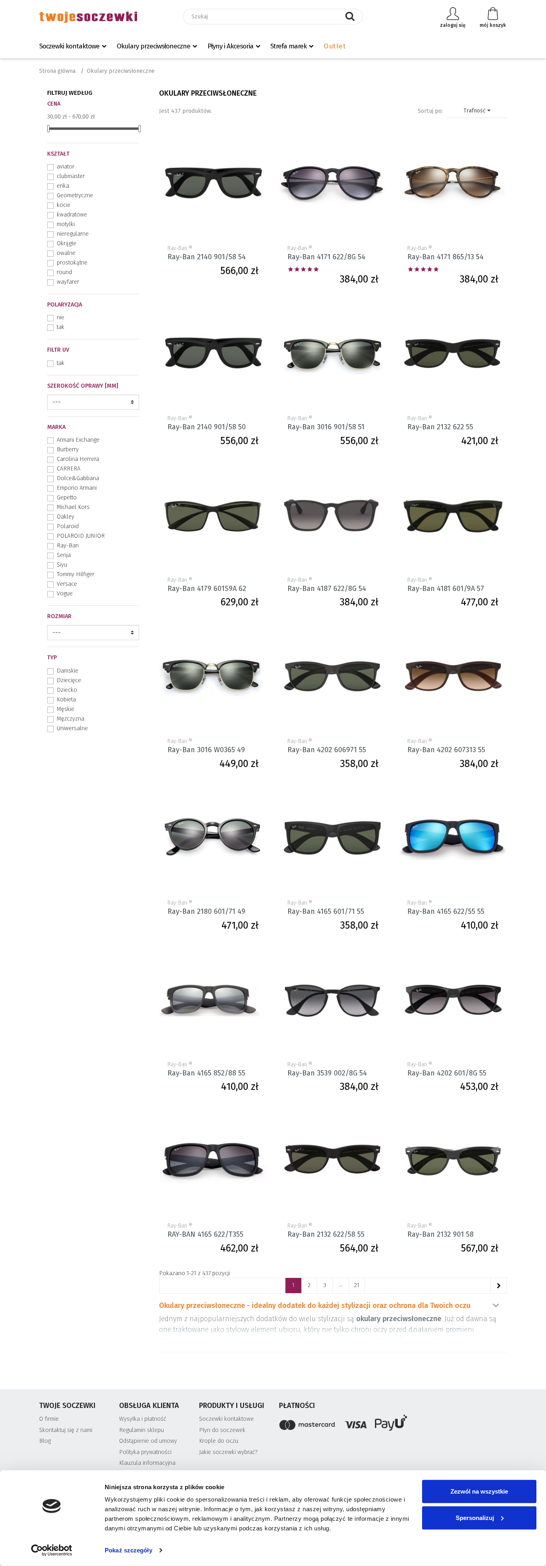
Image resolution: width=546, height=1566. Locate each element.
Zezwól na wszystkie (479, 1491)
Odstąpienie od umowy (148, 1441)
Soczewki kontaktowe (69, 46)
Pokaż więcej (496, 1306)
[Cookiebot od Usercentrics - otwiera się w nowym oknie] (52, 1550)
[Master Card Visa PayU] (393, 1424)
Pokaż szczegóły (128, 1550)
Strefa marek (288, 46)
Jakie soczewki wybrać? (228, 1452)
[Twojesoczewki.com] (88, 17)
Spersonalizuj (475, 1517)
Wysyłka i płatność (142, 1419)
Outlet (335, 46)
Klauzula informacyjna (147, 1463)
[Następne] (498, 1285)
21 (356, 1285)
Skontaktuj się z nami (65, 1430)
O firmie (49, 1419)
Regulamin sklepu (141, 1430)
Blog (45, 1441)
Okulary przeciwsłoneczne (153, 46)
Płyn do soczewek (222, 1430)
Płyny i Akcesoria (230, 46)
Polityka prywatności (145, 1452)
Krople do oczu (218, 1441)
